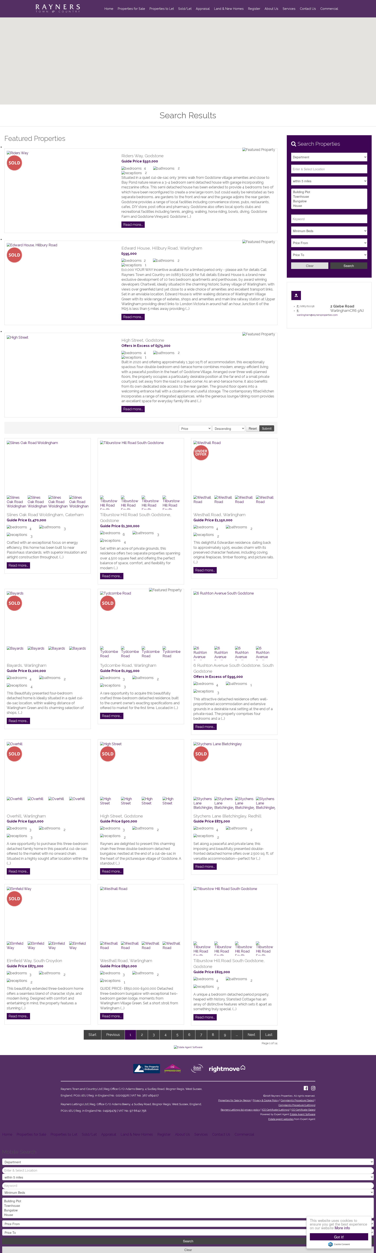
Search (349, 265)
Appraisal (203, 8)
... (237, 1035)
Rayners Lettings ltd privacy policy (240, 1109)
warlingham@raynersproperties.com (317, 315)
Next (251, 1035)
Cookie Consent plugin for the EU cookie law (339, 1244)
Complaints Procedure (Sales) (297, 1100)
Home (108, 8)
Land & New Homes (229, 8)
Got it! (339, 1236)
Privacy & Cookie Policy (266, 1100)
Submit (267, 428)
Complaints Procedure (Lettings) (297, 1105)
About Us (271, 8)
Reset (253, 428)
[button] (199, 54)
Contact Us (308, 8)
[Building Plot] (329, 192)
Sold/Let (184, 8)
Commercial (329, 8)
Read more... (133, 225)
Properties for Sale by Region (234, 1100)
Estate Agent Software (302, 1114)
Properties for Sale (131, 8)
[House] (329, 205)
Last (268, 1035)
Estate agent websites (281, 1119)
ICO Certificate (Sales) (303, 1109)
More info (342, 1227)
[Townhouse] (329, 196)
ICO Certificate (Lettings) (275, 1109)
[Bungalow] (329, 201)
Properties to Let (161, 8)
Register (254, 8)
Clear (310, 265)
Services (289, 8)
